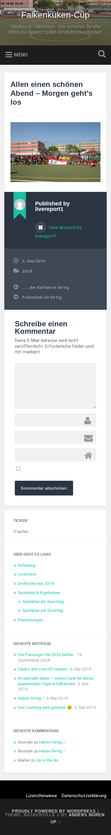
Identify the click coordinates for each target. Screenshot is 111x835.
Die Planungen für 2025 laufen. (46, 654)
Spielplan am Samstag (43, 601)
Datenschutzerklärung (83, 795)
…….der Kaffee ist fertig (45, 287)
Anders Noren (87, 815)
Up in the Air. (47, 760)
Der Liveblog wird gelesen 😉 (45, 707)
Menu (21, 55)
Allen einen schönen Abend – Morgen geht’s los (51, 93)
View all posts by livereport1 (58, 232)
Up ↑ (56, 822)
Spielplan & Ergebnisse (39, 592)
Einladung (26, 565)
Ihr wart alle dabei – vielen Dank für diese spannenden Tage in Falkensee (55, 681)
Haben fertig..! (31, 698)
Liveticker (27, 574)
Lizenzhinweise (41, 795)
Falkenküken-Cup (55, 15)
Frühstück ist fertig (42, 297)
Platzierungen (30, 619)
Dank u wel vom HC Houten (43, 668)
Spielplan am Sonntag (43, 610)
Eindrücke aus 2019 (36, 583)
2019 (27, 271)
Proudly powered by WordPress (54, 811)
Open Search (100, 54)
